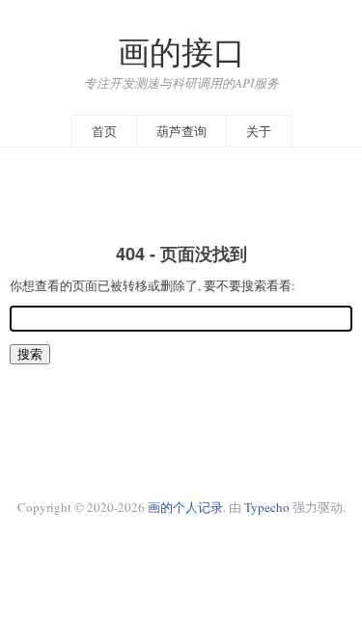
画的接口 (181, 51)
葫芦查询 (181, 131)
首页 (104, 131)
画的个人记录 (185, 507)
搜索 (29, 353)
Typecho (267, 507)
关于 (258, 131)
